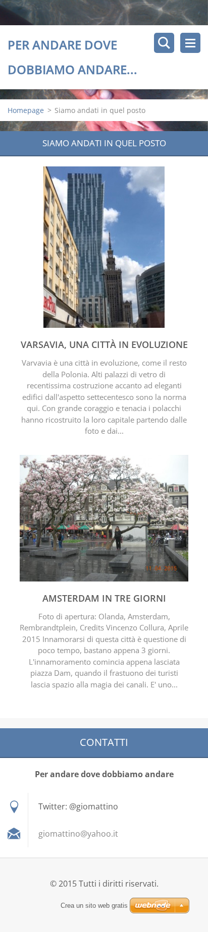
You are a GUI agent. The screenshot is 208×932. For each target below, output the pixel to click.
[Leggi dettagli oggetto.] (104, 324)
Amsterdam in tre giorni (104, 598)
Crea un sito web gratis (94, 905)
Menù (190, 43)
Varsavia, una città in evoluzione (104, 344)
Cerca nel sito (164, 43)
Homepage (26, 110)
